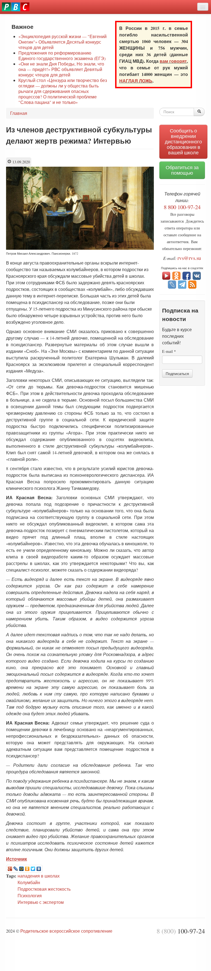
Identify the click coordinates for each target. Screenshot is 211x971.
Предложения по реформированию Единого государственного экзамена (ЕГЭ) (62, 55)
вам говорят (173, 61)
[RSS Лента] (192, 284)
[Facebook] (186, 275)
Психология (30, 895)
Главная (18, 113)
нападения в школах (39, 876)
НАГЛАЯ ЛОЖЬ (135, 81)
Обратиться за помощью (182, 170)
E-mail (169, 351)
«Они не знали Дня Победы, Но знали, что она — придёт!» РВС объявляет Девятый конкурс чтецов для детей (61, 69)
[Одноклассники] (27, 868)
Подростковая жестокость (44, 889)
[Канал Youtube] (166, 275)
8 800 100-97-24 (182, 207)
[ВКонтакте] (39, 868)
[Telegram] (182, 284)
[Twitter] (33, 868)
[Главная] (15, 7)
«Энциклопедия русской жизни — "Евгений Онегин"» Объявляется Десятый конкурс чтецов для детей (62, 41)
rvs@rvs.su (189, 257)
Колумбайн (29, 882)
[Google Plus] (10, 868)
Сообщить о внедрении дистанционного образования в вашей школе (183, 141)
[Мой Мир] (21, 868)
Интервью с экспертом (41, 902)
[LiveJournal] (16, 868)
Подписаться (177, 373)
